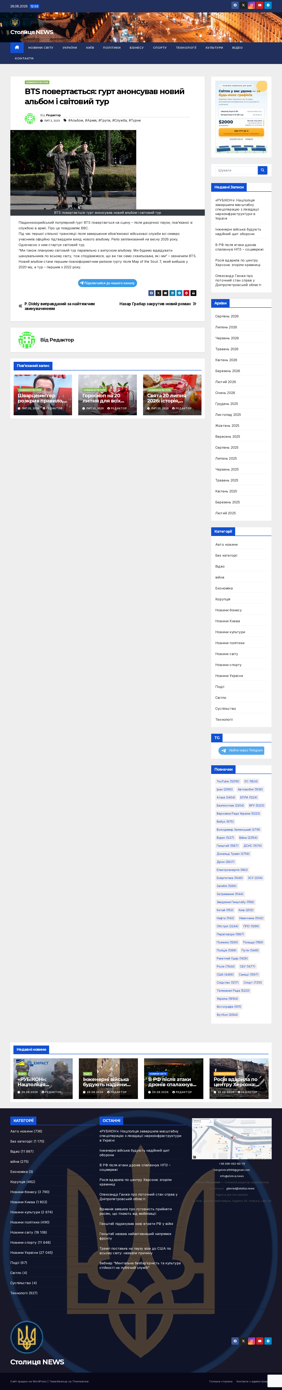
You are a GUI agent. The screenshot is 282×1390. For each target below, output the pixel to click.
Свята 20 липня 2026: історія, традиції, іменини (170, 401)
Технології (186, 48)
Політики (112, 48)
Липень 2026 (226, 327)
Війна (248, 837)
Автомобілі (250, 789)
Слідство (228, 982)
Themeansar (80, 1381)
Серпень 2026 (227, 316)
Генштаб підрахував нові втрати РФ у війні (136, 1224)
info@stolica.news (232, 1176)
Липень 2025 (226, 458)
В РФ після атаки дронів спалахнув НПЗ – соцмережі (170, 1084)
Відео (237, 48)
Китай (225, 910)
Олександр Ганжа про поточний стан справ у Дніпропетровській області (238, 280)
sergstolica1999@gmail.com (232, 1169)
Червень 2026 (227, 338)
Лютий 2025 (225, 513)
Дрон (226, 862)
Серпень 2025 (226, 447)
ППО (251, 926)
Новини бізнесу (228, 610)
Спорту (160, 48)
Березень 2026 (227, 371)
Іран (225, 789)
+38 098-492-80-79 (232, 1163)
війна (219, 577)
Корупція (222, 599)
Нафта (225, 918)
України (70, 48)
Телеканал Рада (233, 990)
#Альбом (75, 120)
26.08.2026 (30, 1092)
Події (219, 687)
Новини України (229, 676)
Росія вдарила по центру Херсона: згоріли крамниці (236, 1084)
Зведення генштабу (235, 902)
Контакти (24, 58)
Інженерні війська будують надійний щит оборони (106, 1084)
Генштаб (228, 845)
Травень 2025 (226, 480)
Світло (220, 698)
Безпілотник (230, 805)
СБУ (247, 966)
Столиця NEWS (31, 31)
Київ (90, 48)
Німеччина (251, 918)
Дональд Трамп (233, 853)
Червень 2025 (227, 469)
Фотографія (229, 1006)
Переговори (230, 934)
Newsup (62, 1381)
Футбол (227, 1014)
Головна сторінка (220, 1381)
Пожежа (227, 942)
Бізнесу (137, 48)
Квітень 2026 (226, 360)
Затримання (230, 894)
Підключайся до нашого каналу (109, 283)
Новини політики (229, 643)
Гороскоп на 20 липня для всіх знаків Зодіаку (101, 401)
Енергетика (230, 878)
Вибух (225, 821)
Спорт (253, 982)
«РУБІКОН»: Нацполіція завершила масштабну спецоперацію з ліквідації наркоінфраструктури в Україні (237, 209)
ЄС (251, 781)
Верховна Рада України (238, 813)
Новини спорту (228, 665)
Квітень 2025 (226, 491)
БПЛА (248, 797)
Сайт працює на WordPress (28, 1381)
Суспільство (225, 708)
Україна (227, 998)
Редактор (53, 115)
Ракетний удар (232, 958)
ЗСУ (255, 878)
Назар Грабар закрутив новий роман (155, 304)
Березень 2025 (227, 502)
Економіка (224, 588)
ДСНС (253, 845)
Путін (250, 950)
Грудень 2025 (226, 404)
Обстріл (227, 926)
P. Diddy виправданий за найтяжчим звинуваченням (60, 306)
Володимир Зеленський (238, 829)
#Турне (135, 120)
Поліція (227, 950)
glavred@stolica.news (240, 1188)
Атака (226, 797)
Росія (226, 966)
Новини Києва (227, 621)
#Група (104, 120)
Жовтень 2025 (227, 426)
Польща (253, 942)
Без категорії (226, 555)
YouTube (228, 781)
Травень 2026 (226, 349)
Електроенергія (232, 870)
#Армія (90, 120)
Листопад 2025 (228, 415)
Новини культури (37, 82)
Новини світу (40, 48)
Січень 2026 (225, 393)
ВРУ (256, 805)
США (225, 974)
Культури (214, 48)
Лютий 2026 (225, 382)
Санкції (249, 974)
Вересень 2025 (227, 436)
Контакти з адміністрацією (254, 1381)
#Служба (119, 120)
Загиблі (227, 886)
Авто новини (226, 544)
